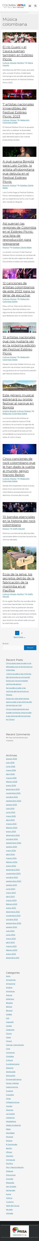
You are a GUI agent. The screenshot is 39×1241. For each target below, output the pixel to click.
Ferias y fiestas (12, 1083)
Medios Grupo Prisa (19, 1235)
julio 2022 (10, 931)
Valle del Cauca (12, 1206)
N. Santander (11, 1144)
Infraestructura (12, 1102)
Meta (8, 1129)
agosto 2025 (11, 805)
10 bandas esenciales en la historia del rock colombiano (19, 521)
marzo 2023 (11, 900)
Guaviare (10, 1095)
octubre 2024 (12, 839)
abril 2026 (10, 774)
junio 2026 (10, 766)
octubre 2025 (12, 797)
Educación (10, 1076)
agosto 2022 (11, 927)
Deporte (9, 1068)
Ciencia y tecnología (15, 1045)
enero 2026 (11, 785)
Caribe (9, 1026)
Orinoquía (10, 1160)
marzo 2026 (11, 778)
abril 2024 (10, 854)
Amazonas (11, 980)
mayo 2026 (11, 770)
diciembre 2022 (13, 912)
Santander (10, 1190)
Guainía (9, 1091)
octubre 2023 (12, 877)
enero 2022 (11, 954)
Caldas (9, 1014)
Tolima (9, 1198)
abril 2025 (10, 820)
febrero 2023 (11, 904)
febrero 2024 (11, 862)
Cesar (8, 1037)
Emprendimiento (14, 1079)
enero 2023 (11, 908)
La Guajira (10, 1114)
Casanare (10, 1030)
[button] (30, 5)
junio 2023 (10, 889)
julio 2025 (10, 808)
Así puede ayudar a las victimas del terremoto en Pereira (17, 691)
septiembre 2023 (13, 881)
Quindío (9, 1179)
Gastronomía (12, 1087)
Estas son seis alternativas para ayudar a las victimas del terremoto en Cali (19, 702)
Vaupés (9, 1209)
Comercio (10, 1053)
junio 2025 (10, 812)
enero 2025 (11, 831)
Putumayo (11, 1175)
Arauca (9, 995)
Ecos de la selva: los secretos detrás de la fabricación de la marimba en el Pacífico (18, 582)
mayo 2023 (11, 893)
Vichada (9, 1213)
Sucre (8, 1194)
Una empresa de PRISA (19, 1230)
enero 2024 (11, 866)
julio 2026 (10, 763)
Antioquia (10, 991)
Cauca (9, 1033)
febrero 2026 (11, 782)
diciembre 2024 (13, 835)
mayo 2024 (11, 851)
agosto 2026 (11, 759)
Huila (8, 1099)
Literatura (10, 1118)
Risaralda (10, 1183)
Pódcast (9, 1171)
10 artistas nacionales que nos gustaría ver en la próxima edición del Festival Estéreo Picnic (19, 345)
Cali (7, 1018)
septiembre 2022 (13, 923)
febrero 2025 (11, 828)
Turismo (10, 1202)
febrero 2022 (11, 950)
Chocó (9, 1041)
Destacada (10, 1072)
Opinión (9, 1156)
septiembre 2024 (13, 843)
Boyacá (9, 1010)
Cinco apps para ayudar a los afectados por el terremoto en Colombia (19, 666)
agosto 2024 (11, 847)
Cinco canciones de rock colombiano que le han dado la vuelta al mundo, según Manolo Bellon (19, 467)
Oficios (9, 1152)
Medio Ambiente (13, 1125)
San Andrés (11, 1186)
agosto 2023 (11, 885)
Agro (8, 976)
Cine (8, 1049)
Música (13, 63)
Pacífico (20, 63)
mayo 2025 (11, 816)
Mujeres (9, 1137)
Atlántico (10, 999)
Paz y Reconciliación (15, 1167)
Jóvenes (9, 1110)
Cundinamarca (12, 1064)
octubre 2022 (12, 919)
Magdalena (11, 1121)
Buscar (6, 643)
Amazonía (10, 984)
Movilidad (10, 1133)
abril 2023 (10, 897)
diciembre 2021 (12, 958)
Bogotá (6, 185)
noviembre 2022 (13, 916)
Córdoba (10, 1056)
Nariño (9, 1148)
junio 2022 (10, 935)
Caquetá (10, 1022)
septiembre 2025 (13, 801)
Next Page (19, 637)
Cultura (6, 63)
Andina (6, 411)
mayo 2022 (11, 939)
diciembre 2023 (13, 870)
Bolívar (9, 1007)
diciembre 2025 (13, 789)
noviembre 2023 (13, 874)
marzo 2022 (11, 946)
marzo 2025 (11, 824)
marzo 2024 (11, 858)
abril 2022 (10, 942)
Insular (9, 1106)
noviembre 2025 (13, 793)
